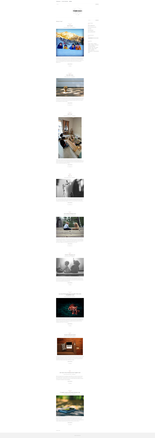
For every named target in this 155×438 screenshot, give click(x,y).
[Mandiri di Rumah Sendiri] (70, 346)
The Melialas (58, 1)
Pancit (97, 47)
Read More (70, 164)
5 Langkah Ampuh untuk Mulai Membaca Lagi (70, 392)
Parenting (89, 48)
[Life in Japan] (70, 42)
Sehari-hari (70, 390)
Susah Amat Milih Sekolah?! (91, 31)
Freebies (70, 1)
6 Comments (70, 383)
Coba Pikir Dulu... (70, 75)
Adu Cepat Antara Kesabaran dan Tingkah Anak (70, 372)
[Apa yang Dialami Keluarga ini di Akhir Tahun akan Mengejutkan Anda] (70, 307)
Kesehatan (89, 47)
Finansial (95, 43)
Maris (70, 370)
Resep (95, 48)
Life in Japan (70, 25)
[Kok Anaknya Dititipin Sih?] (70, 227)
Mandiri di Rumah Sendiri (70, 334)
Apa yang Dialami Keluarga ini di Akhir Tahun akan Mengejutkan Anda (70, 294)
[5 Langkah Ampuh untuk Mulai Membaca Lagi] (70, 405)
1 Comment (69, 284)
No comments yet (70, 166)
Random (93, 48)
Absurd (89, 43)
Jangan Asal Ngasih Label (91, 25)
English (92, 43)
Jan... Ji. (70, 175)
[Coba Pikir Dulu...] (70, 87)
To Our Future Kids (64, 1)
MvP (94, 47)
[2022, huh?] (70, 137)
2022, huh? (70, 114)
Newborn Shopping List (70, 254)
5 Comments (70, 363)
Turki (89, 52)
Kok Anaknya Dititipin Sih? (70, 213)
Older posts (58, 430)
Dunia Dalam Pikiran (90, 30)
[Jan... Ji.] (70, 188)
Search (97, 4)
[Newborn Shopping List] (70, 267)
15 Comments (70, 424)
